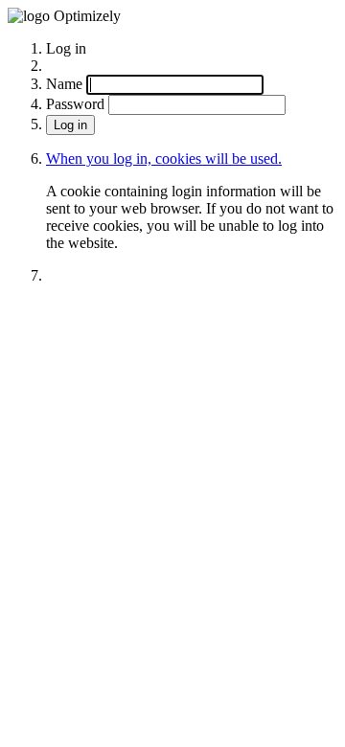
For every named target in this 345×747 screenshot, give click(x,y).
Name (64, 84)
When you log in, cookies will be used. (164, 158)
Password (75, 104)
